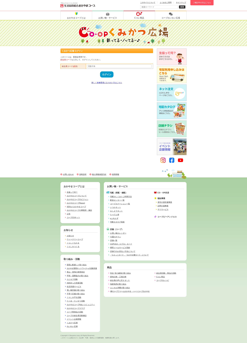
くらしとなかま (73, 243)
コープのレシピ (162, 280)
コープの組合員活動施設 (77, 316)
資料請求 (82, 174)
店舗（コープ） (116, 229)
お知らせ (70, 236)
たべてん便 (114, 215)
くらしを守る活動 (74, 297)
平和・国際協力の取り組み (77, 276)
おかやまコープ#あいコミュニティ (81, 305)
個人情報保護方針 (99, 174)
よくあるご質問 (165, 2)
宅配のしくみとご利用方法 (121, 197)
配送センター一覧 (117, 200)
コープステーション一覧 (120, 204)
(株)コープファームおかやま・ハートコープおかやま (130, 291)
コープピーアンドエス (167, 217)
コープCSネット (73, 217)
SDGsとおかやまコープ (76, 207)
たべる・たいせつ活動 (76, 301)
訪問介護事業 (163, 206)
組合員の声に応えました (120, 280)
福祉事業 (161, 198)
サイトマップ (181, 2)
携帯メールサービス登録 (120, 248)
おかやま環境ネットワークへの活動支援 (82, 268)
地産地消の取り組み (118, 284)
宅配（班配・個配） (118, 193)
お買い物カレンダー (118, 233)
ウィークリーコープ (75, 239)
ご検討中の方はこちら (202, 3)
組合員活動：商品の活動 (166, 273)
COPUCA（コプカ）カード (121, 244)
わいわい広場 (72, 326)
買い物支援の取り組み (76, 290)
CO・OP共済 (163, 193)
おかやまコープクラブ (76, 308)
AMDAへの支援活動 (75, 283)
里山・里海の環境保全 (76, 272)
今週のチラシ (115, 237)
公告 (68, 214)
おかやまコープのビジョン (77, 199)
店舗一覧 (113, 240)
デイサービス (163, 209)
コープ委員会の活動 (75, 312)
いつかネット (115, 207)
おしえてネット (116, 211)
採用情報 (115, 174)
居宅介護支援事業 (165, 202)
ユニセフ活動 (72, 279)
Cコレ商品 (160, 277)
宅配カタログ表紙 (117, 222)
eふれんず (114, 218)
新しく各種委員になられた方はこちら (106, 83)
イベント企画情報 (74, 319)
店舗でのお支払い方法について (122, 251)
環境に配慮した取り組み (77, 265)
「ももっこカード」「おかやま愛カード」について (129, 255)
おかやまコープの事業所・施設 (79, 210)
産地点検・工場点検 (118, 277)
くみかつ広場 (72, 323)
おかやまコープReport (76, 203)
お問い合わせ (68, 174)
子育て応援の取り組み (76, 294)
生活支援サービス (74, 287)
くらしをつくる (73, 247)
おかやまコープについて (77, 196)
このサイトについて (147, 2)
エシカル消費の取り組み (120, 288)
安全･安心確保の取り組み (120, 273)
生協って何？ (72, 192)
